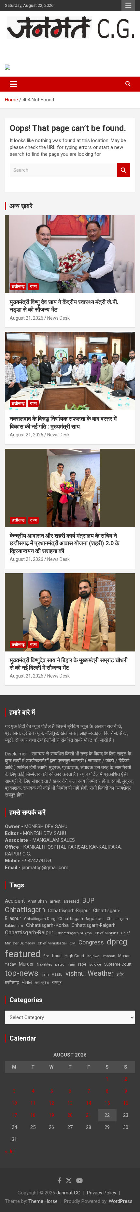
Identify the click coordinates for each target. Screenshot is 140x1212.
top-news (21, 973)
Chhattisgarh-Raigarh (94, 925)
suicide (95, 964)
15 (107, 1103)
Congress (91, 942)
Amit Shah (37, 901)
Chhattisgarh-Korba (47, 925)
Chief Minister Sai (52, 943)
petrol (60, 964)
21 (88, 1115)
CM (73, 943)
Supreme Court (118, 964)
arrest (55, 901)
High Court (74, 955)
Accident (15, 901)
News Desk (58, 318)
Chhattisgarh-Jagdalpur (81, 918)
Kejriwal (93, 956)
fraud (57, 956)
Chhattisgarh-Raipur (29, 932)
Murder (26, 964)
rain (71, 964)
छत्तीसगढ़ (18, 286)
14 (88, 1103)
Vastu (57, 974)
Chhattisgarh (25, 910)
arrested (71, 901)
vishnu (75, 973)
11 (32, 1103)
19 (51, 1115)
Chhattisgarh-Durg (39, 918)
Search (123, 170)
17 (14, 1115)
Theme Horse (43, 1201)
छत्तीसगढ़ (12, 982)
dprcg (117, 941)
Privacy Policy (101, 1193)
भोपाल (27, 982)
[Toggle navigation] (13, 84)
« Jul (10, 1151)
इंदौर (120, 974)
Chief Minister (106, 933)
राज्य (33, 286)
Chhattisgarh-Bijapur (69, 910)
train (45, 974)
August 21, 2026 (26, 318)
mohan (109, 956)
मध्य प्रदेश (42, 983)
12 (51, 1103)
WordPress (121, 1201)
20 (70, 1115)
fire (46, 956)
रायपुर (57, 982)
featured (23, 953)
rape (82, 964)
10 (14, 1103)
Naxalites (44, 964)
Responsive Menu (128, 5)
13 (70, 1103)
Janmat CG (29, 46)
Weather (101, 973)
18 (32, 1115)
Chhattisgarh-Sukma (74, 933)
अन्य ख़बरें (21, 206)
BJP (88, 900)
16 (125, 1103)
